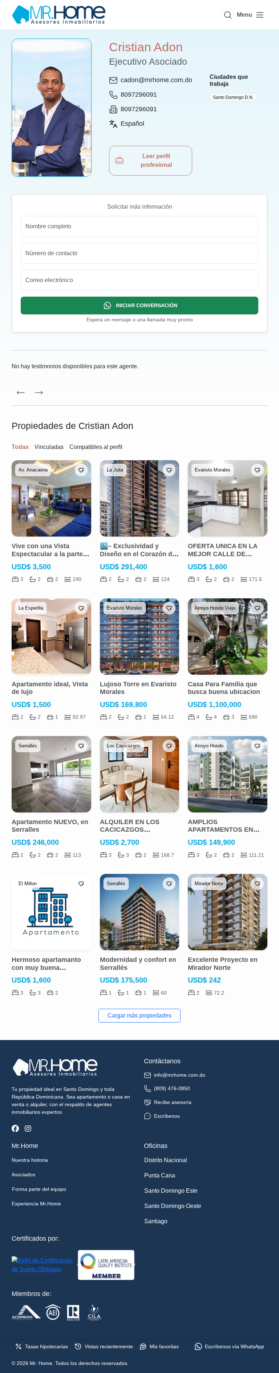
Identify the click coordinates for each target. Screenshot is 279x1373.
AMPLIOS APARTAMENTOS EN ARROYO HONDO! (220, 829)
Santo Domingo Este (171, 1191)
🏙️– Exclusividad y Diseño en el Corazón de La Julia (138, 553)
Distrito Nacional (165, 1160)
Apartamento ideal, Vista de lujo (50, 688)
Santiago (155, 1221)
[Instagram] (28, 1129)
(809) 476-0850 (172, 1088)
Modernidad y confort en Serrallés (138, 963)
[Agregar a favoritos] (81, 470)
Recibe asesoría (172, 1102)
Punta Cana (159, 1175)
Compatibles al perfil (95, 447)
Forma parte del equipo (39, 1189)
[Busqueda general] (228, 15)
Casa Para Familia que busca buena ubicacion (224, 688)
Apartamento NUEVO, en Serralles (50, 826)
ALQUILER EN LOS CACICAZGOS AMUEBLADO (129, 829)
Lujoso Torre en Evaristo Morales (138, 688)
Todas (20, 447)
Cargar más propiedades (139, 1015)
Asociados (23, 1174)
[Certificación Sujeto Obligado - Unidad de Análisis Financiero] (43, 1265)
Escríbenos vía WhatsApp (234, 1346)
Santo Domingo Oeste (172, 1206)
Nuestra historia (30, 1160)
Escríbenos (167, 1116)
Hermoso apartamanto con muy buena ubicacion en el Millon (46, 967)
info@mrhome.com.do (179, 1075)
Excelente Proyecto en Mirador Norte (223, 963)
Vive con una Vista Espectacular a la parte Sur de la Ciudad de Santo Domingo (47, 557)
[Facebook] (15, 1129)
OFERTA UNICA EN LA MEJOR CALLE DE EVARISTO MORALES (222, 553)
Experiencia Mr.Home (36, 1204)
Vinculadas (49, 447)
